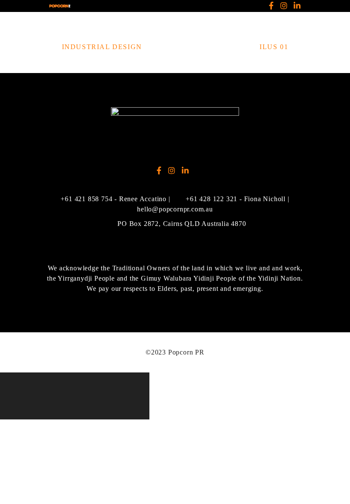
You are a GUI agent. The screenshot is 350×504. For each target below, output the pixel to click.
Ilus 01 (274, 46)
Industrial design (102, 46)
